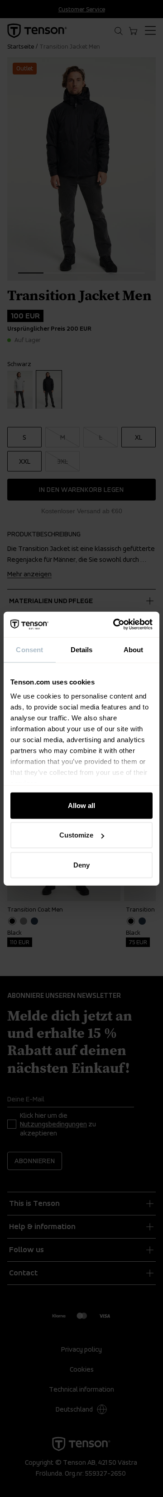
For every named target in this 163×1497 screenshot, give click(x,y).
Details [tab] (82, 649)
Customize (76, 835)
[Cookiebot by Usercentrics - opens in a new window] (115, 624)
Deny (81, 864)
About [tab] (134, 649)
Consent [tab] (29, 649)
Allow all (81, 805)
